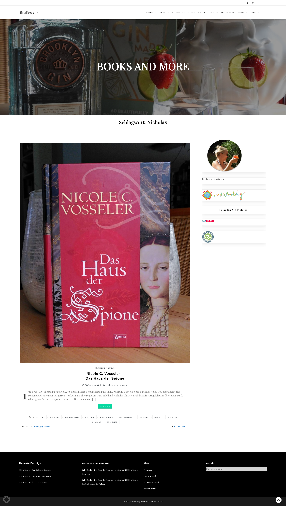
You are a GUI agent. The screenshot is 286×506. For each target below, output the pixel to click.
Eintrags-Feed (150, 476)
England (54, 417)
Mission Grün (211, 13)
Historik (99, 367)
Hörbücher (193, 13)
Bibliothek (164, 13)
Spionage (96, 422)
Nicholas (172, 417)
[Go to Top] (278, 500)
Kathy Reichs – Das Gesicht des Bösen (35, 476)
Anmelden (148, 470)
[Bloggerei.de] (208, 220)
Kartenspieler (126, 417)
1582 (43, 417)
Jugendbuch (109, 367)
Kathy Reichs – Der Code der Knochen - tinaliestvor (103, 470)
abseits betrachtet (247, 13)
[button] (6, 499)
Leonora (144, 417)
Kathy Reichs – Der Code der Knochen (35, 470)
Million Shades (157, 501)
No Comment (179, 426)
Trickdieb (112, 422)
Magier (158, 417)
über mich (226, 13)
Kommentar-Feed (151, 482)
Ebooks (179, 13)
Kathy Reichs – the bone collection (33, 482)
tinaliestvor (29, 12)
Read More (105, 406)
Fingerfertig (72, 417)
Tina (105, 385)
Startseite (151, 13)
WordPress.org (150, 488)
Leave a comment (119, 385)
